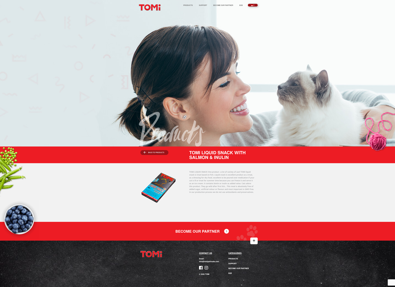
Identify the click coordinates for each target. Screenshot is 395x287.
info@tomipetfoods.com (209, 261)
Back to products (156, 152)
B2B (241, 5)
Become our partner (223, 5)
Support (203, 5)
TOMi (150, 7)
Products (188, 5)
